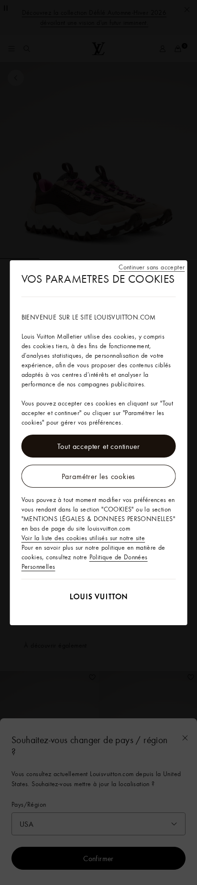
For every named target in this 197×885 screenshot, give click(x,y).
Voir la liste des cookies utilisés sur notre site (83, 537)
